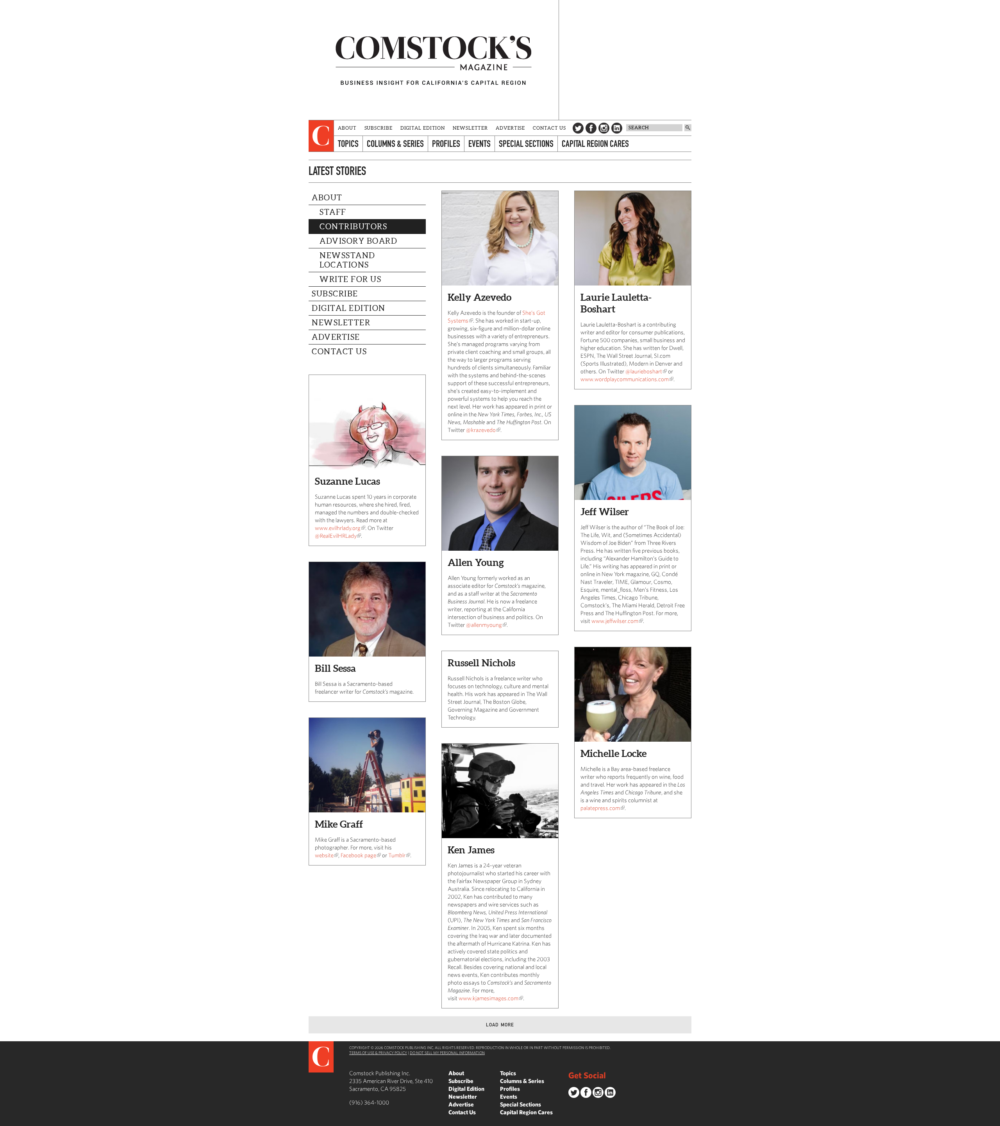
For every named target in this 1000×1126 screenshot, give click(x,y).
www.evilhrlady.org (338, 528)
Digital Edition (422, 127)
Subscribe (378, 127)
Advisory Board (358, 241)
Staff (333, 212)
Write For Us (350, 279)
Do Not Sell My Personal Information (447, 1052)
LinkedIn (616, 128)
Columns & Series (395, 143)
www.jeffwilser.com (614, 620)
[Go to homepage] (433, 60)
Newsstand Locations (347, 260)
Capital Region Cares (595, 143)
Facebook (591, 128)
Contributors (353, 226)
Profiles (446, 143)
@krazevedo (481, 429)
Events (479, 143)
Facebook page (358, 855)
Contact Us (549, 127)
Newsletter (470, 127)
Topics (348, 143)
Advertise (510, 127)
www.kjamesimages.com (488, 998)
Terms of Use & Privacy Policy (378, 1052)
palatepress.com (600, 808)
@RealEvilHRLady (335, 535)
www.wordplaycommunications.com (624, 379)
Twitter (578, 128)
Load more (500, 1025)
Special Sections (526, 143)
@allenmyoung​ (484, 624)
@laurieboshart (643, 371)
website (324, 855)
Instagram (603, 128)
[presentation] (321, 136)
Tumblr (396, 855)
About (347, 127)
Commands (6, 1120)
